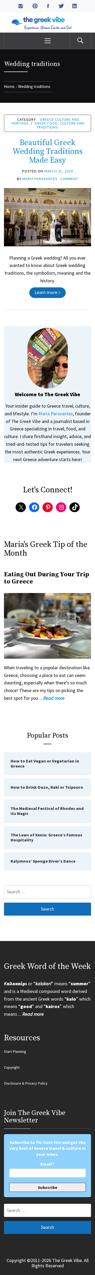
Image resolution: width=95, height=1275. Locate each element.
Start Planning (15, 1051)
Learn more (46, 292)
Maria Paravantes (40, 178)
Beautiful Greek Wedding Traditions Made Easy (47, 151)
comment (69, 178)
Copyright (12, 1067)
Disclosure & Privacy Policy (26, 1083)
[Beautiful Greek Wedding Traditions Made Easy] (47, 216)
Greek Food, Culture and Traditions (60, 125)
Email (47, 1164)
